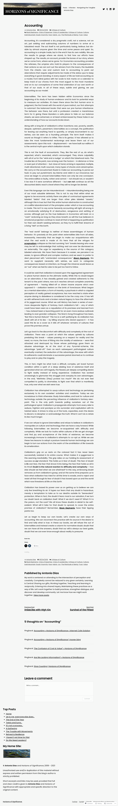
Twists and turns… (14, 722)
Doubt (38, 35)
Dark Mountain (29, 35)
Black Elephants (32, 32)
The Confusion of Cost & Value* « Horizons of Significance (60, 648)
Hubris (55, 35)
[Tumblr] (107, 8)
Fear (50, 35)
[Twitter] (104, 8)
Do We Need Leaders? (16, 740)
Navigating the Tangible (86, 8)
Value (85, 35)
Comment (87, 698)
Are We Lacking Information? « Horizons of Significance (59, 657)
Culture (86, 32)
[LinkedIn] (110, 8)
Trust (81, 35)
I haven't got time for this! (18, 737)
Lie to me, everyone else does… (20, 716)
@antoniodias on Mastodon (103, 802)
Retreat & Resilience (15, 734)
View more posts (41, 595)
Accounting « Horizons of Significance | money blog (57, 639)
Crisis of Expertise (45, 32)
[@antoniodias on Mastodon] (113, 8)
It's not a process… (14, 725)
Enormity (44, 35)
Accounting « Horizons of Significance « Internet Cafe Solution (62, 630)
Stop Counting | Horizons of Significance (52, 666)
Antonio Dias (68, 10)
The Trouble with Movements (19, 731)
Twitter (74, 802)
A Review (72, 8)
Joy (59, 35)
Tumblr (81, 802)
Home (9, 713)
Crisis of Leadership (60, 32)
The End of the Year (15, 719)
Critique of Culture (58, 30)
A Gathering (11, 728)
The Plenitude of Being (69, 35)
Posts (65, 8)
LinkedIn (89, 802)
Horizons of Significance (12, 802)
